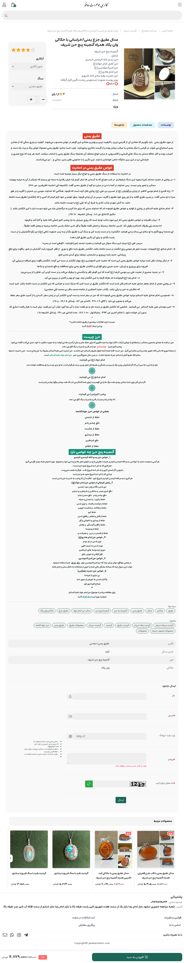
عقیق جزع (63, 611)
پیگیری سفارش (87, 925)
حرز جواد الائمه (42, 625)
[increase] (31, 99)
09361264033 (159, 902)
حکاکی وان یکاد (47, 611)
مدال (149, 611)
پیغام (170, 759)
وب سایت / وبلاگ (167, 735)
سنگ (40, 78)
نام (173, 695)
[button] (173, 858)
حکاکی (160, 611)
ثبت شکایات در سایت (83, 918)
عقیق (170, 611)
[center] (6, 16)
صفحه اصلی (167, 31)
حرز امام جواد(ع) (149, 31)
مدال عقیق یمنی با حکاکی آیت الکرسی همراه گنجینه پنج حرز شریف (113, 875)
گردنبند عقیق (123, 625)
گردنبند (109, 625)
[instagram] (19, 935)
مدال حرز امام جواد (81, 611)
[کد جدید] (89, 784)
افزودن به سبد (135, 957)
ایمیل (170, 715)
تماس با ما (175, 925)
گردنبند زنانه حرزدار (142, 625)
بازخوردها (119, 125)
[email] (5, 935)
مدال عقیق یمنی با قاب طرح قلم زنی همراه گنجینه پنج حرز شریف (156, 875)
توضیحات (166, 125)
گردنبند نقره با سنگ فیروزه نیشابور (71, 873)
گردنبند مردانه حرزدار (164, 625)
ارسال (121, 800)
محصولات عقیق (76, 625)
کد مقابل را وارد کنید (164, 783)
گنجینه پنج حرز (102, 611)
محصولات (142, 631)
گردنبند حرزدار (129, 31)
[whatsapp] (12, 935)
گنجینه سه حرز (120, 611)
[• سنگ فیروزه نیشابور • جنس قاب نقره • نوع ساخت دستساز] (71, 849)
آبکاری (39, 58)
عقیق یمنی (137, 611)
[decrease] (43, 99)
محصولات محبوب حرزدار (162, 631)
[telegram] (26, 935)
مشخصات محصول (142, 125)
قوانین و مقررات (172, 918)
